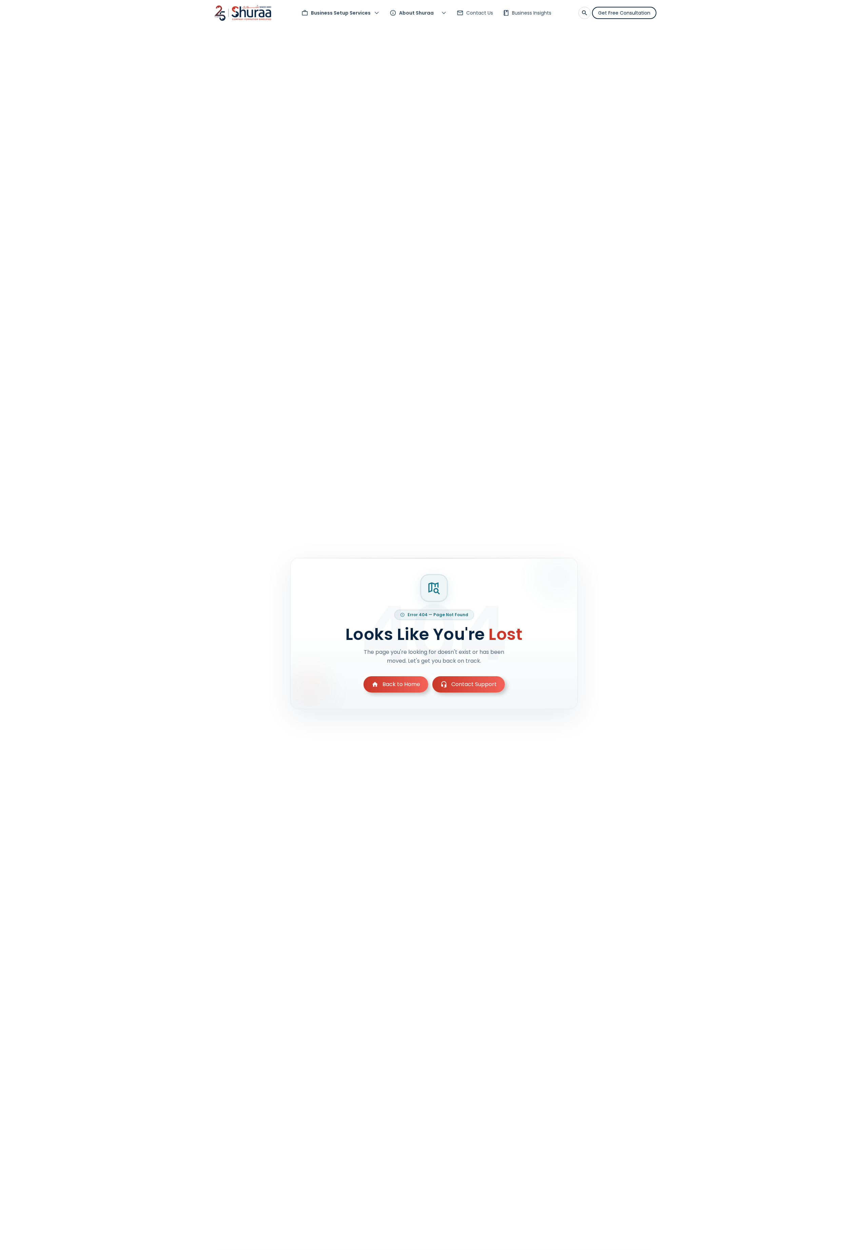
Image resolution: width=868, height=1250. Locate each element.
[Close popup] (496, 562)
